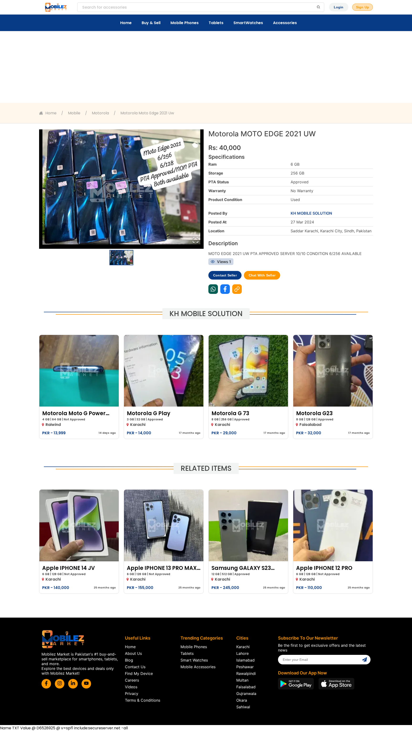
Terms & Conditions (142, 700)
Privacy (131, 693)
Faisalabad (246, 686)
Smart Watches (194, 660)
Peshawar (245, 666)
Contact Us (135, 666)
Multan (242, 680)
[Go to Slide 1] (121, 257)
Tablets (216, 23)
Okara (241, 700)
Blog (129, 660)
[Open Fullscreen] (195, 240)
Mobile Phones (184, 23)
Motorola (100, 113)
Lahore (242, 653)
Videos (131, 686)
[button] (121, 189)
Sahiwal (243, 707)
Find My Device (139, 673)
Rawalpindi (246, 673)
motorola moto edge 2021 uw (147, 113)
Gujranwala (246, 693)
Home (126, 23)
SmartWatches (248, 23)
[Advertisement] (206, 67)
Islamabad (245, 660)
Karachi (243, 646)
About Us (133, 653)
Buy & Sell (151, 23)
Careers (132, 680)
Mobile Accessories (198, 666)
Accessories (285, 23)
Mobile (74, 113)
